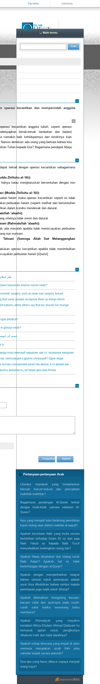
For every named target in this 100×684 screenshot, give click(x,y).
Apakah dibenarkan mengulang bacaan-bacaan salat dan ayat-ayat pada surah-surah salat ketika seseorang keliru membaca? (50, 605)
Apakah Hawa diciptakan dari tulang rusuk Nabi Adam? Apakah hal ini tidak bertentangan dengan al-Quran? (50, 561)
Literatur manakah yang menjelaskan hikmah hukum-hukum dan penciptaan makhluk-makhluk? (50, 489)
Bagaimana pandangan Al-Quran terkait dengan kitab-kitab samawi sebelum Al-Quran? (50, 507)
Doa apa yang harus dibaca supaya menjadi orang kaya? (50, 664)
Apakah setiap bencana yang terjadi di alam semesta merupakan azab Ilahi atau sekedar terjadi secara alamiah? (50, 648)
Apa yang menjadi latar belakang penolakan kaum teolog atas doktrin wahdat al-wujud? (50, 523)
